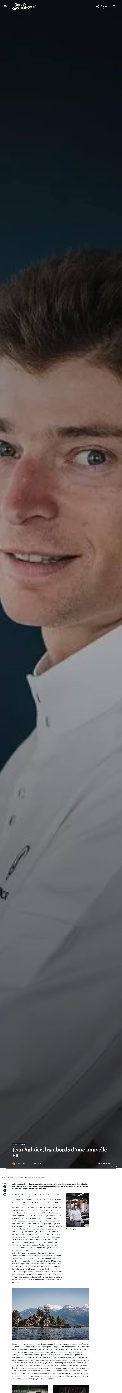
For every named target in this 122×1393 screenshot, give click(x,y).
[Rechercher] (114, 6)
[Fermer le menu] (5, 6)
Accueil (4, 1177)
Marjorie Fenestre (22, 1163)
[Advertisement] (107, 1209)
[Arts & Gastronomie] (24, 7)
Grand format (19, 1144)
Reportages (11, 1177)
